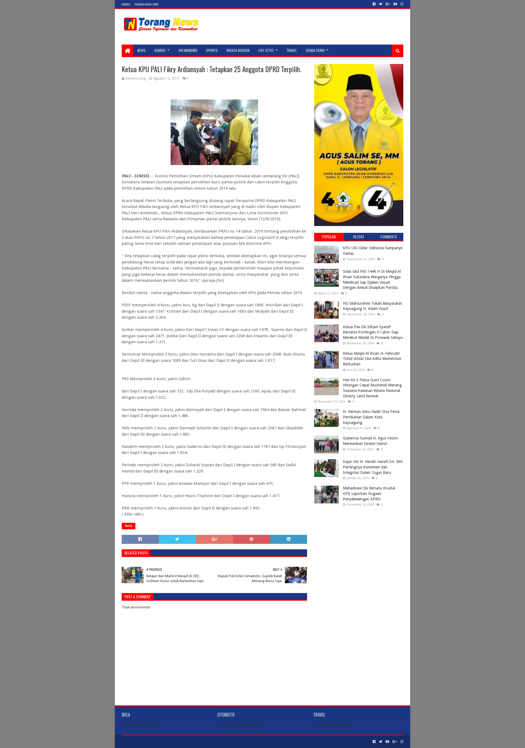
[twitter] (380, 4)
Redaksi (126, 4)
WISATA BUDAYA (238, 50)
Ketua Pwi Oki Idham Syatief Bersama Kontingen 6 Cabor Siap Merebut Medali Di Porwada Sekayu (373, 332)
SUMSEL (160, 50)
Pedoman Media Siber (146, 4)
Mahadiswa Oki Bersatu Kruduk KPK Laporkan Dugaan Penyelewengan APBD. (369, 493)
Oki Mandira (187, 50)
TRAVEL (291, 50)
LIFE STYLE (266, 50)
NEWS (141, 50)
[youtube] (395, 4)
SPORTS (212, 50)
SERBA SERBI (315, 50)
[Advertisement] (359, 546)
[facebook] (374, 4)
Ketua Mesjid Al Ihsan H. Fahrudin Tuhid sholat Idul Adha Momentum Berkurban (372, 358)
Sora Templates (152, 742)
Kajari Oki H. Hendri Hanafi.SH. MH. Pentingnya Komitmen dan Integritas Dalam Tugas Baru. (373, 466)
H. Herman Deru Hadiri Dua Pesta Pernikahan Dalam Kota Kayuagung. (371, 416)
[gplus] (387, 4)
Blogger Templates (183, 742)
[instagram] (401, 4)
